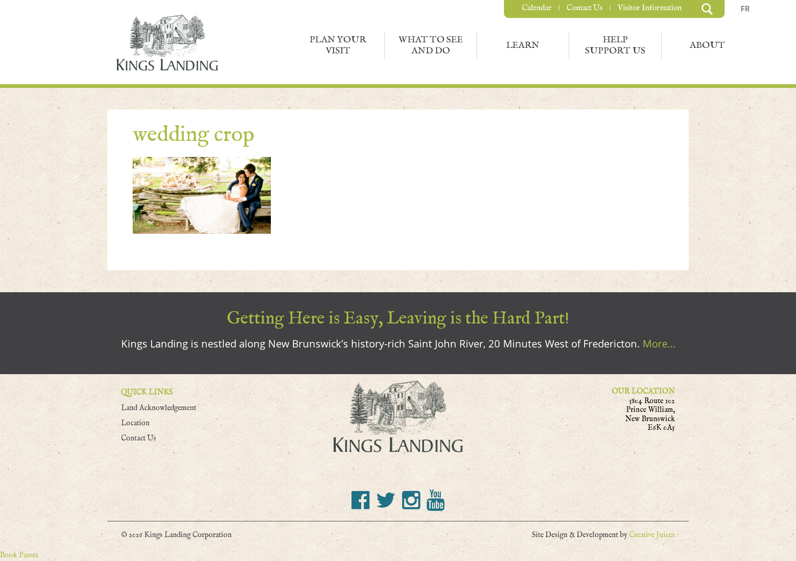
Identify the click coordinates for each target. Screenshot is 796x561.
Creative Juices (652, 535)
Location (135, 423)
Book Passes (19, 555)
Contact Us (585, 7)
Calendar (536, 7)
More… (659, 343)
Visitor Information (650, 7)
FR (745, 8)
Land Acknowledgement (158, 408)
